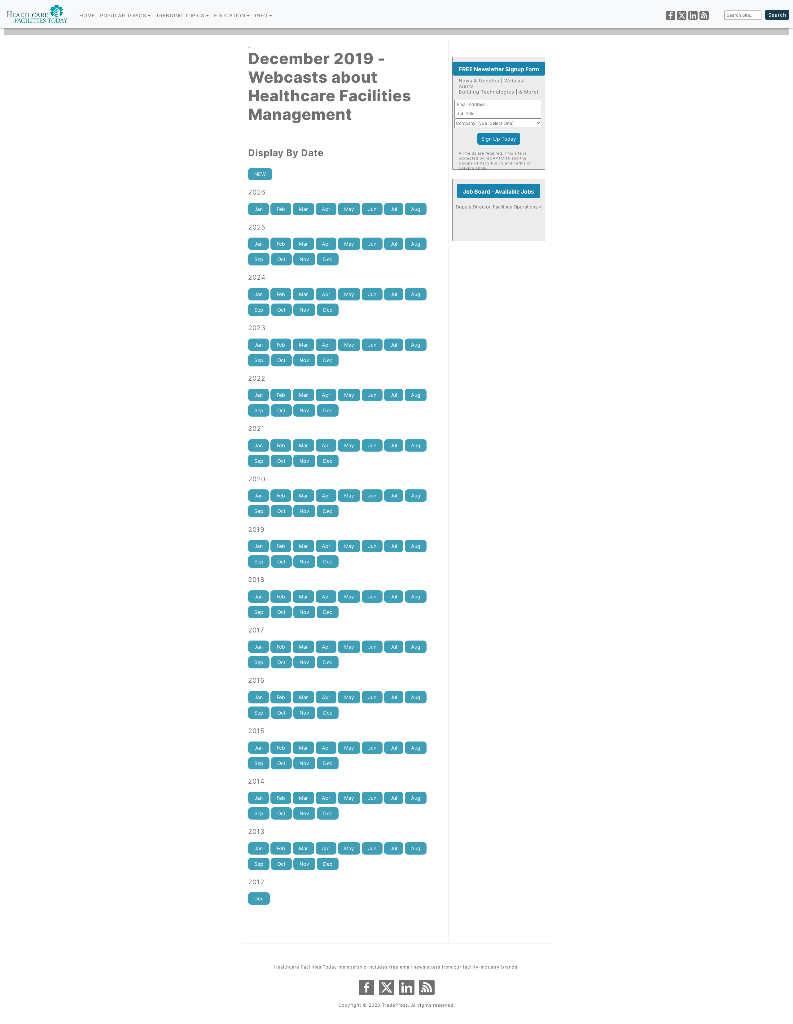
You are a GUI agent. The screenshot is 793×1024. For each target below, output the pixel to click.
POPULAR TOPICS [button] (124, 15)
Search (777, 15)
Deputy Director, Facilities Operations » (498, 207)
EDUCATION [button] (230, 15)
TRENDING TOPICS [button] (181, 15)
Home (87, 15)
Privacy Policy (489, 163)
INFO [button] (262, 15)
